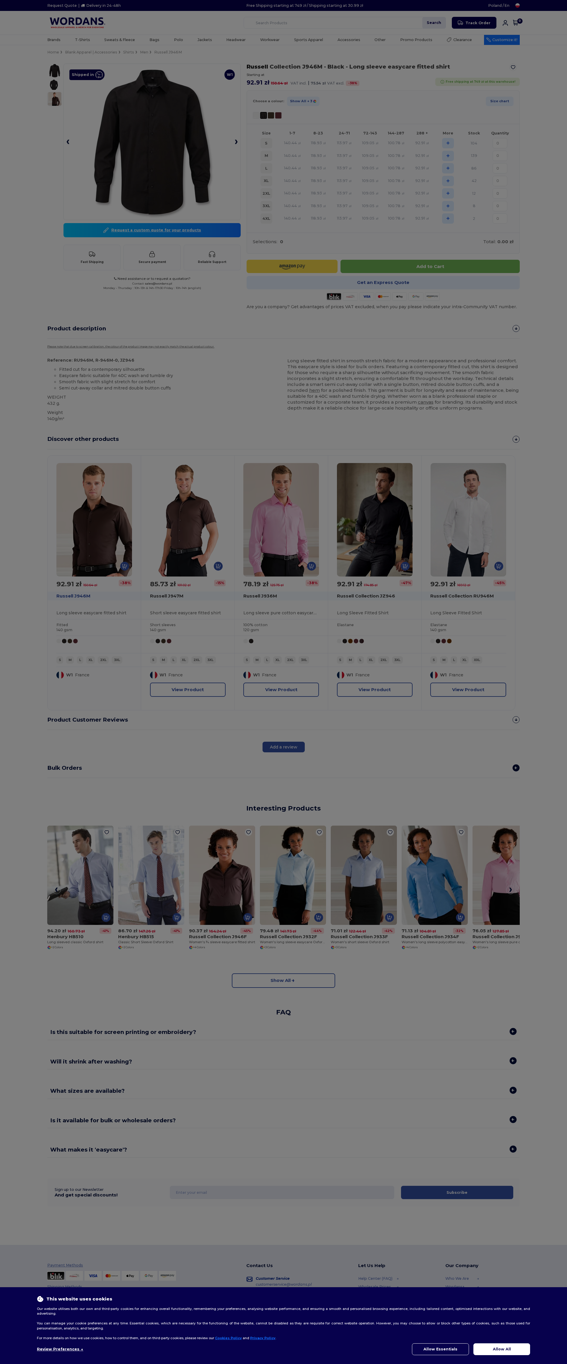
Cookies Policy (228, 1338)
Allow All (502, 1349)
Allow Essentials (440, 1349)
